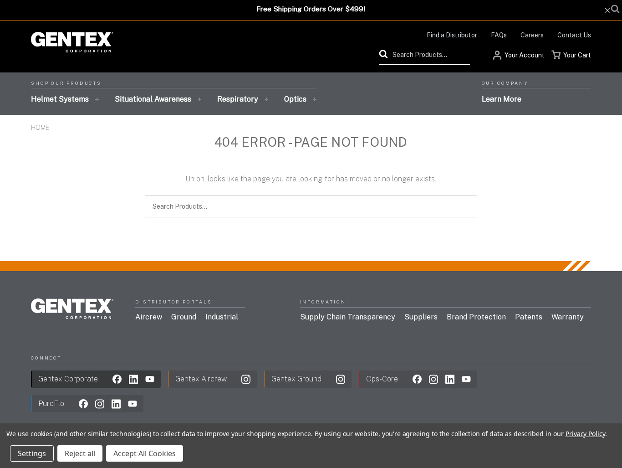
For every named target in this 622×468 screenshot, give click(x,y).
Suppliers (421, 317)
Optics (295, 99)
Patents (528, 317)
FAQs (499, 35)
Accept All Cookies (144, 453)
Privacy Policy (585, 433)
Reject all (80, 453)
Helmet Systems (60, 99)
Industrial (221, 317)
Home (40, 127)
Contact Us (574, 35)
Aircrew (148, 317)
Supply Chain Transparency (347, 317)
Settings (32, 453)
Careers (532, 35)
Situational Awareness (153, 99)
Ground (183, 317)
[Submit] (386, 54)
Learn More (501, 99)
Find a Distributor (452, 35)
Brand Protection (476, 317)
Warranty (567, 317)
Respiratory (237, 99)
